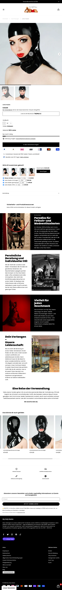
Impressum (6, 551)
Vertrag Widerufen (8, 572)
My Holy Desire (11, 583)
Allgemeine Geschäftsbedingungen (13, 558)
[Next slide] (59, 54)
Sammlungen (15, 19)
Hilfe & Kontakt (7, 565)
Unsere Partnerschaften (9, 560)
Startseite (5, 19)
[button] (4, 10)
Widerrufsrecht (7, 555)
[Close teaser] (17, 585)
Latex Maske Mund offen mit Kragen (11, 450)
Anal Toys (51, 560)
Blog (4, 569)
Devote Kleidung (53, 553)
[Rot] (58, 455)
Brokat (50, 551)
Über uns (5, 567)
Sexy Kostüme (52, 555)
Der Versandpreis (7, 110)
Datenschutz (6, 553)
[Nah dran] (58, 1)
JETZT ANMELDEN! (31, 504)
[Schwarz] (56, 455)
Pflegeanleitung (7, 562)
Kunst (50, 562)
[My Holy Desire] (31, 9)
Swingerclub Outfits (53, 558)
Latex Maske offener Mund (35, 450)
